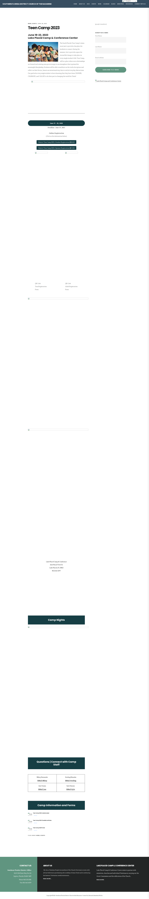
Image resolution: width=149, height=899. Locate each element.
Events (34, 23)
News (29, 23)
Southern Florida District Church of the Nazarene (27, 4)
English (128, 1)
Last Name (98, 47)
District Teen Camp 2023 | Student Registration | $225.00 (56, 142)
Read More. (100, 880)
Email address (99, 57)
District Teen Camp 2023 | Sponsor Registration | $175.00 (56, 148)
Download (35, 815)
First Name (98, 36)
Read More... (47, 879)
